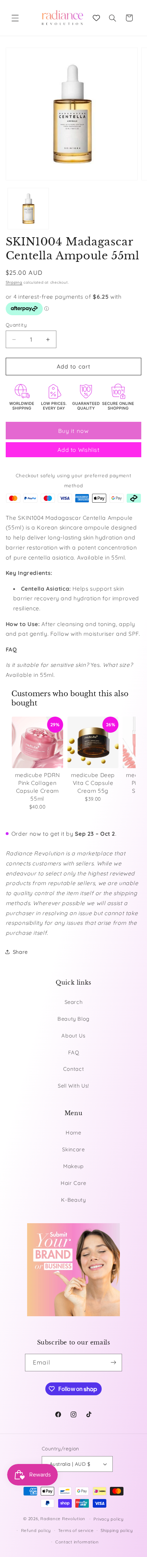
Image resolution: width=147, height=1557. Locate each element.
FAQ (73, 1052)
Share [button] (20, 951)
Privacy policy (108, 1519)
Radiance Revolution (62, 1518)
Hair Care (73, 1183)
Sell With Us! (73, 1085)
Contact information (77, 1541)
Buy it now (73, 430)
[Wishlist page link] (96, 17)
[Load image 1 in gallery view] (28, 208)
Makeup (73, 1166)
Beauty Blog (73, 1018)
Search (74, 1002)
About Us (73, 1035)
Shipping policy (117, 1530)
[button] (15, 18)
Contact (73, 1068)
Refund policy (36, 1530)
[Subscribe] (113, 1362)
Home (73, 1132)
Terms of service (76, 1530)
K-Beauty (73, 1199)
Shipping (14, 282)
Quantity (16, 325)
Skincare (73, 1149)
